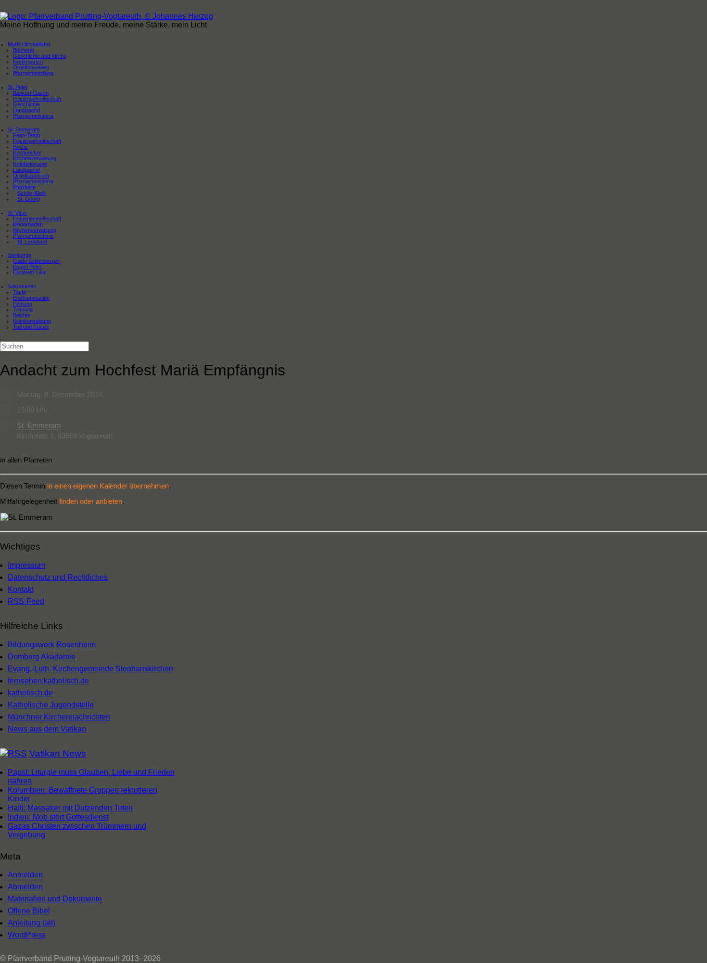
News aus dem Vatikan (47, 729)
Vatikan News (57, 753)
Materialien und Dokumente (55, 899)
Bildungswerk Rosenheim (52, 645)
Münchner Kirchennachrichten (59, 717)
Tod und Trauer (31, 327)
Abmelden (25, 887)
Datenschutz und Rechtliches (58, 577)
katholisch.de (30, 693)
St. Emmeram (39, 425)
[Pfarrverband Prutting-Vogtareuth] (106, 16)
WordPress (27, 935)
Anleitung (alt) (31, 923)
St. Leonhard (32, 241)
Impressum (26, 565)
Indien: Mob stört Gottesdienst (58, 817)
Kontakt (21, 589)
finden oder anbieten (90, 501)
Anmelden (25, 875)
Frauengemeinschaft (37, 141)
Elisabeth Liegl (29, 272)
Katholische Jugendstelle (51, 705)
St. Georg (28, 199)
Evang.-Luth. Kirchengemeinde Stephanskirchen (90, 669)
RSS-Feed (26, 601)
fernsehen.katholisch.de (48, 681)
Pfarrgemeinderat (33, 73)
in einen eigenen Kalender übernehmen (108, 486)
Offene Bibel (29, 911)
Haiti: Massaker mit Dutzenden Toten (70, 808)
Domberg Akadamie (42, 657)
